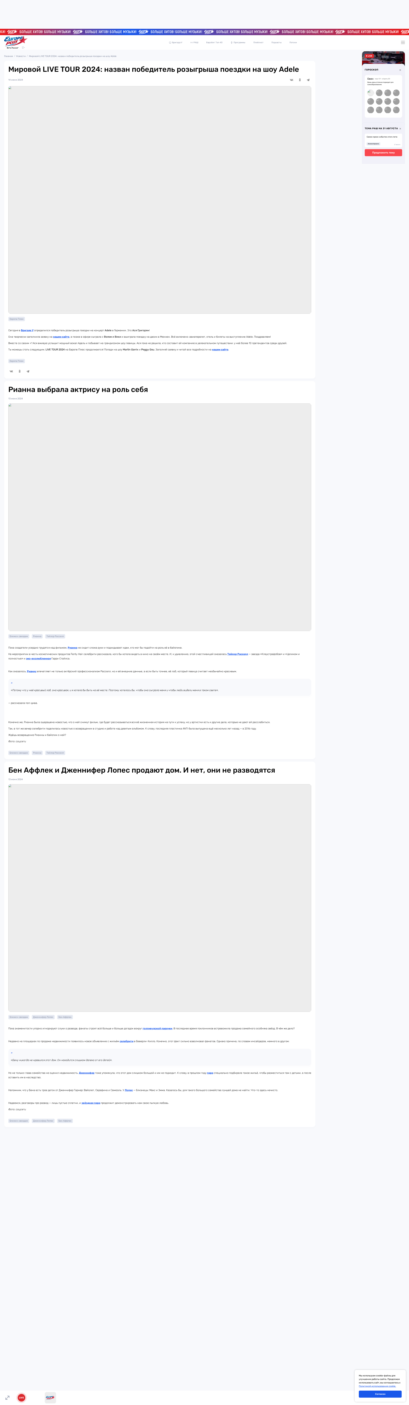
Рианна (37, 636)
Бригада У (177, 42)
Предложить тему (383, 152)
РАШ (195, 42)
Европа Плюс (17, 319)
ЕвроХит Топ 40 (214, 42)
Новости (21, 56)
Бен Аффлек (65, 1017)
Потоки (293, 42)
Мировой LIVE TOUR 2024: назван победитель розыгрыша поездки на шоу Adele (72, 56)
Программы (239, 42)
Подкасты (276, 42)
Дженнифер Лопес (43, 1017)
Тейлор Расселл (55, 636)
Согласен (380, 1394)
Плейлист (258, 42)
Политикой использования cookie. (377, 1386)
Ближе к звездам (19, 636)
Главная (8, 56)
